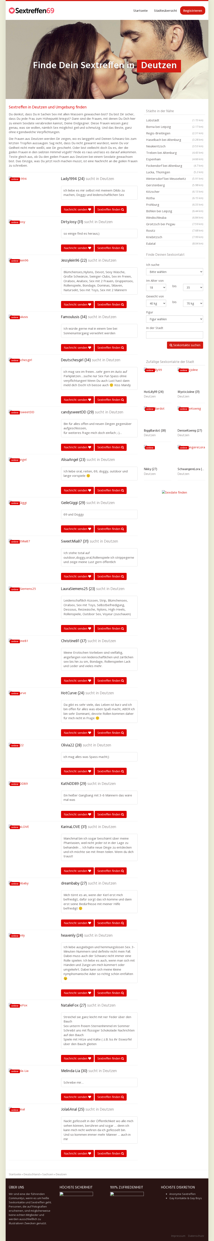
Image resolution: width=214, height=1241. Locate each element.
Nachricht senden (76, 209)
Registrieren (192, 10)
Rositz (174, 230)
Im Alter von (155, 280)
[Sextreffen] (32, 10)
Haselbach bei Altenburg (174, 140)
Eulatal (174, 243)
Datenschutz (196, 1236)
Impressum (178, 1236)
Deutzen (107, 178)
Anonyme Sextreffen (182, 1194)
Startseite (140, 10)
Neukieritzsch (174, 146)
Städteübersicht (165, 10)
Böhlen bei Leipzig (174, 211)
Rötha (174, 198)
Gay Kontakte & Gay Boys (185, 1198)
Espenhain (174, 159)
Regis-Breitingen (174, 133)
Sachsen (47, 1174)
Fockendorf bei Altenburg (174, 165)
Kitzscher (174, 191)
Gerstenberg (174, 185)
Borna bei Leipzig (174, 127)
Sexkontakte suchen (186, 345)
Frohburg (174, 204)
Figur (149, 312)
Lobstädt (174, 120)
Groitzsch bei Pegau (174, 224)
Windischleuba (174, 217)
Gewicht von (155, 296)
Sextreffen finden (109, 209)
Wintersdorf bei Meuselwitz (174, 178)
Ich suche (152, 264)
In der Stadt (154, 328)
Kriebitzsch (174, 237)
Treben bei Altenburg (174, 152)
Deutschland (32, 1174)
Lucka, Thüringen (174, 172)
